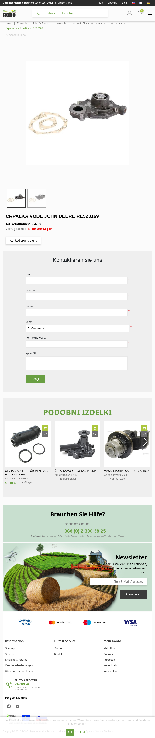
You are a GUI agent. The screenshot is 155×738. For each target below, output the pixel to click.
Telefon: (31, 290)
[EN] (141, 3)
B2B (100, 3)
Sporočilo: (32, 353)
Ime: (28, 274)
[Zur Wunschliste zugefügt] (45, 434)
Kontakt (58, 653)
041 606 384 (23, 683)
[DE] (148, 3)
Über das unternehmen (19, 670)
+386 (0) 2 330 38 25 (84, 530)
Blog (124, 3)
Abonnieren (133, 594)
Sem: (29, 322)
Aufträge (109, 653)
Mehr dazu (82, 732)
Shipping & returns (16, 659)
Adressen (109, 659)
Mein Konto (110, 648)
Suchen (58, 648)
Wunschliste (111, 670)
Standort (10, 653)
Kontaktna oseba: (36, 337)
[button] (145, 442)
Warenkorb (110, 665)
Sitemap (10, 648)
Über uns (112, 3)
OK (70, 732)
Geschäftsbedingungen (19, 665)
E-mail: (30, 306)
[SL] (133, 3)
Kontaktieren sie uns (23, 240)
